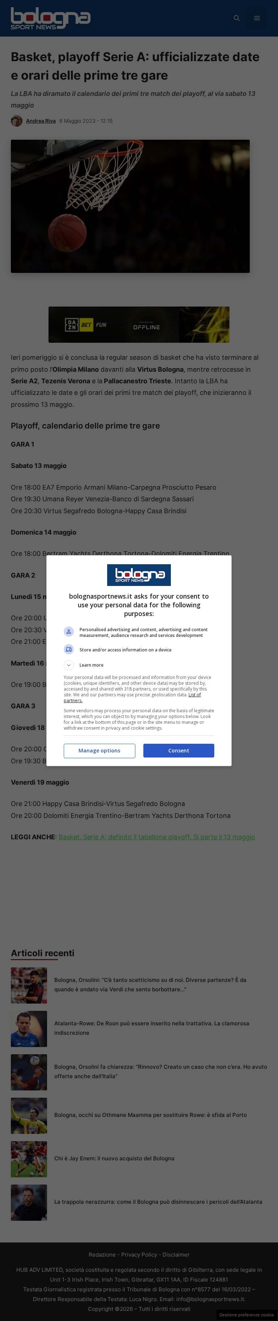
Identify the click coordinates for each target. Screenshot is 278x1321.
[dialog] (139, 660)
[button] (139, 665)
